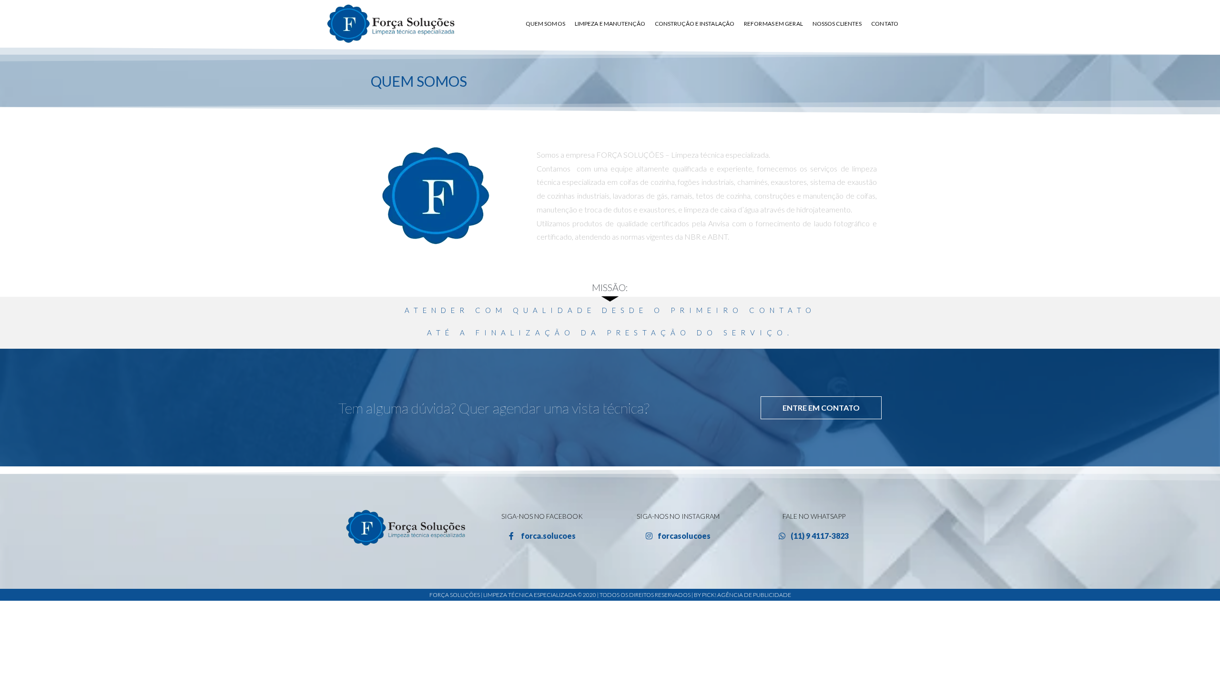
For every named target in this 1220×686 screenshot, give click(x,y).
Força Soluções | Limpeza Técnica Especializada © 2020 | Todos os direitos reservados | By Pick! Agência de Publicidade (610, 594)
